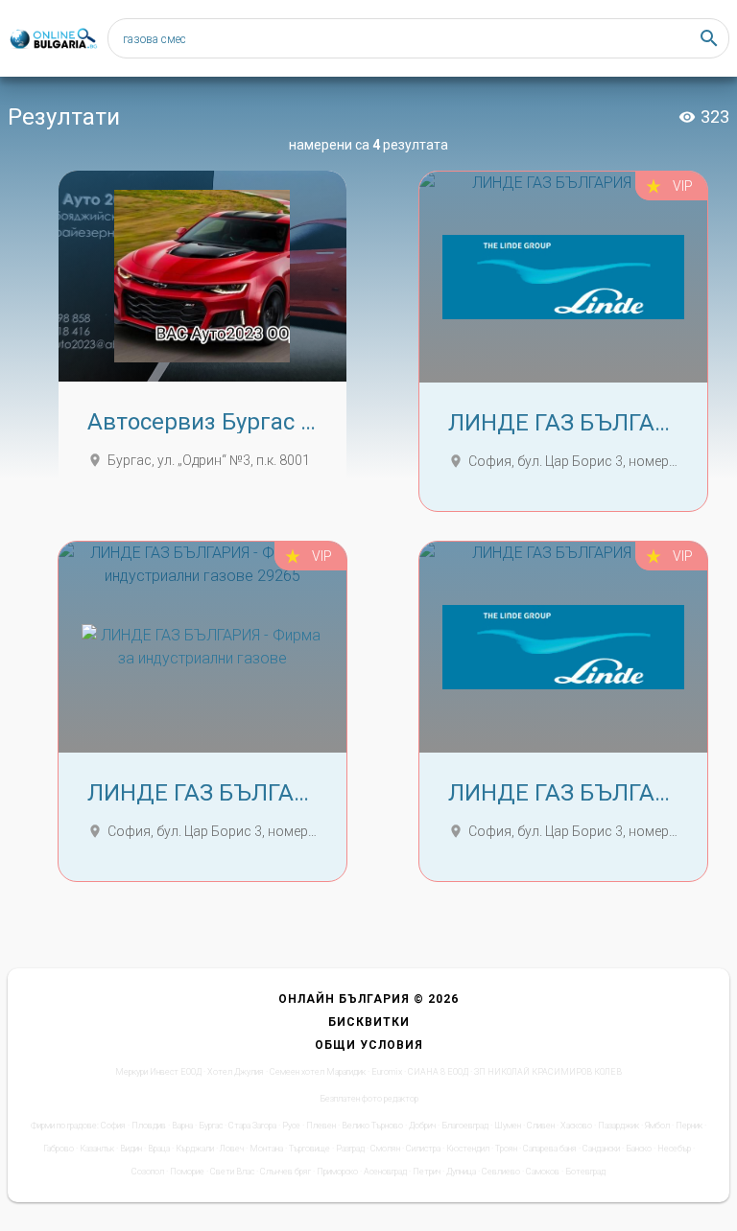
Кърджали (195, 1148)
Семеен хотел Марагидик (318, 1072)
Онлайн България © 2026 (368, 999)
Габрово (58, 1148)
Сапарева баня (550, 1148)
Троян (506, 1148)
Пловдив (148, 1125)
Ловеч (232, 1148)
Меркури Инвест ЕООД (158, 1072)
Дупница (461, 1171)
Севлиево (501, 1171)
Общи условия (369, 1045)
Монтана (266, 1148)
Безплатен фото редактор (369, 1098)
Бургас (211, 1125)
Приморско (337, 1171)
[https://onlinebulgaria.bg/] (53, 39)
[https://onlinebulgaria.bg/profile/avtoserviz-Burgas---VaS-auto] (202, 276)
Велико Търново (372, 1125)
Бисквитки (369, 1022)
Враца (159, 1148)
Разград (350, 1148)
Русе (291, 1125)
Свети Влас (232, 1171)
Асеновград (385, 1171)
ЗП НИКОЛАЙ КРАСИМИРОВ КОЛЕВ (548, 1072)
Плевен (321, 1125)
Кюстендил (467, 1148)
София (113, 1125)
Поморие (187, 1171)
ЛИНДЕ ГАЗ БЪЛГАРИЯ (574, 422)
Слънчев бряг (285, 1171)
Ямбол (657, 1125)
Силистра (423, 1148)
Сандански (601, 1148)
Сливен (541, 1125)
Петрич (426, 1171)
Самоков (542, 1171)
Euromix (386, 1072)
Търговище (309, 1148)
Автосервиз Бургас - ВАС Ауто (250, 421)
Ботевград (585, 1171)
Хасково (576, 1125)
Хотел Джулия (235, 1072)
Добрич (422, 1125)
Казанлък (97, 1148)
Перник (689, 1125)
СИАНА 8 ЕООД (438, 1072)
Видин (131, 1148)
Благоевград (464, 1125)
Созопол (147, 1171)
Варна (182, 1125)
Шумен (507, 1125)
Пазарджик (618, 1125)
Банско (639, 1148)
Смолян (385, 1148)
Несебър (674, 1148)
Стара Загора (252, 1125)
